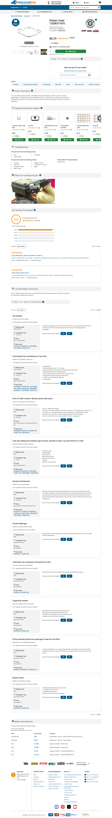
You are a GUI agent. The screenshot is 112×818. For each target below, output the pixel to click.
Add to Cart (72, 51)
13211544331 (33, 386)
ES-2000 (36, 747)
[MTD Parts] (52, 764)
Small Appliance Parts (54, 777)
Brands (25, 7)
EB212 (36, 740)
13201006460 (25, 390)
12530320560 (34, 473)
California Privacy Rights (71, 782)
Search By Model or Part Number (79, 7)
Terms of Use (68, 792)
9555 (35, 736)
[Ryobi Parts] (43, 764)
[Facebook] (57, 807)
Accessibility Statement (70, 802)
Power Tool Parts (53, 788)
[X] (69, 807)
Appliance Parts (52, 775)
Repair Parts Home (16, 16)
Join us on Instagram (93, 777)
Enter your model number (68, 75)
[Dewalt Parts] (34, 764)
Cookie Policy (68, 784)
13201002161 (17, 386)
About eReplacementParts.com (73, 775)
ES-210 (36, 751)
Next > (99, 310)
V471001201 (24, 511)
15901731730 (25, 513)
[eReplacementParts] (23, 2)
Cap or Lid (27, 16)
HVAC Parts (51, 782)
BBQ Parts (51, 779)
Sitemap (66, 799)
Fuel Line (95, 125)
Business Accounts (38, 786)
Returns (35, 779)
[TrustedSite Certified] (86, 814)
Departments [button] (15, 7)
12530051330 (33, 431)
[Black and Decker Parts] (25, 764)
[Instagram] (63, 807)
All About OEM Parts (70, 777)
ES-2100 (36, 755)
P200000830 (17, 431)
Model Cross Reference (94, 84)
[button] (99, 2)
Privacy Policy (68, 779)
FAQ (34, 775)
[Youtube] (75, 807)
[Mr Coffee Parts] (70, 764)
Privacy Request (68, 790)
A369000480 (33, 388)
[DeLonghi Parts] (61, 764)
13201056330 (33, 346)
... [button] (46, 379)
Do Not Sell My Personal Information (71, 787)
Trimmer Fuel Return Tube (83, 126)
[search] (99, 7)
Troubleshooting (46, 84)
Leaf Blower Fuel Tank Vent (50, 126)
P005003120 (24, 346)
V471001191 (17, 346)
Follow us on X (91, 779)
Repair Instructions (79, 84)
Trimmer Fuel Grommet (64, 126)
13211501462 (17, 388)
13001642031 (26, 432)
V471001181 (25, 386)
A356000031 (17, 390)
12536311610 (26, 348)
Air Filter (30, 125)
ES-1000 (36, 744)
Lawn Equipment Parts (54, 784)
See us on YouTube (92, 782)
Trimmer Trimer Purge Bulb (18, 126)
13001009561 (33, 471)
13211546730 (17, 348)
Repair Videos (58, 84)
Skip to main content (56, 11)
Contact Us (36, 784)
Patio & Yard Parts (53, 786)
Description (15, 84)
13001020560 (26, 473)
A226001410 (24, 471)
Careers (66, 797)
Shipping (36, 777)
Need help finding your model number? (75, 71)
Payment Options (38, 782)
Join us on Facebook (92, 775)
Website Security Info (70, 795)
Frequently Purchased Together (30, 84)
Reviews (68, 84)
